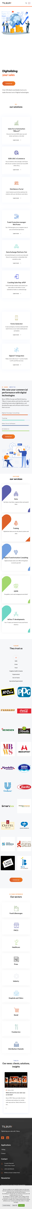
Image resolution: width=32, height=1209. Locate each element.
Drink (16, 664)
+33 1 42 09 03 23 (9, 1169)
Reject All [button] (15, 1205)
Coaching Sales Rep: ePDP (16, 282)
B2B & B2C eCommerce (16, 158)
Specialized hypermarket (16, 681)
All (16, 657)
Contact (3, 1153)
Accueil (21, 811)
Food (16, 667)
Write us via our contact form (12, 1172)
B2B (16, 661)
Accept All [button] (21, 1205)
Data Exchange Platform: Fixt (16, 252)
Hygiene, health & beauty (16, 671)
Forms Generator (17, 324)
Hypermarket (16, 674)
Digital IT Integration (16, 356)
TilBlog (3, 1149)
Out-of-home (16, 677)
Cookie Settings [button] (6, 1205)
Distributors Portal (16, 189)
